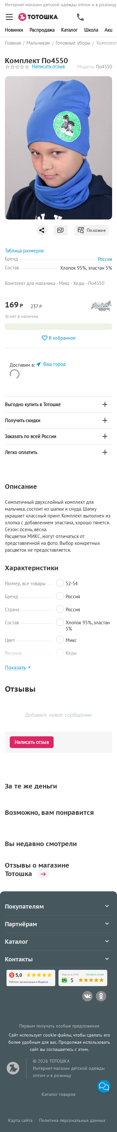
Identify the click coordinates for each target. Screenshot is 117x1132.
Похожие (95, 230)
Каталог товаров (58, 1094)
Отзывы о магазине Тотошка (37, 869)
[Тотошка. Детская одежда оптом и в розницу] (40, 16)
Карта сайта (20, 1120)
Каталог (69, 30)
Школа (91, 30)
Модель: (86, 67)
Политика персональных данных (72, 1120)
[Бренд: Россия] (101, 307)
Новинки (14, 30)
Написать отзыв (48, 66)
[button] (104, 1086)
